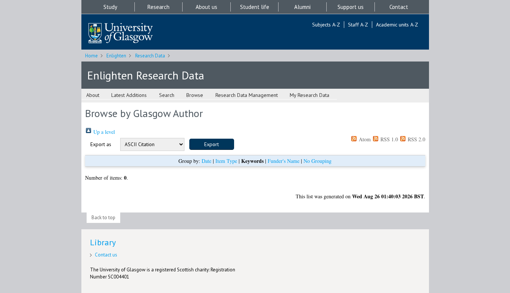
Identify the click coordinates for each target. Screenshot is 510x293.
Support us (351, 6)
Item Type (226, 160)
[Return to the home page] (120, 33)
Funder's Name (283, 160)
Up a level (103, 131)
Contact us (106, 255)
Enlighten (116, 56)
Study (110, 6)
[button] (211, 144)
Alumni (302, 6)
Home (91, 56)
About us (206, 6)
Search (166, 95)
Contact (398, 6)
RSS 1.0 (388, 139)
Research (158, 6)
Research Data (150, 56)
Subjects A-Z (326, 24)
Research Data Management (246, 95)
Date (206, 160)
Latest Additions (129, 95)
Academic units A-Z (397, 24)
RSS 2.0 (415, 139)
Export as (100, 144)
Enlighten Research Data (145, 75)
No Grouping (318, 160)
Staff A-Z (358, 24)
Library (103, 242)
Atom (364, 139)
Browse (194, 95)
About (92, 95)
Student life (254, 6)
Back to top (103, 217)
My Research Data (309, 95)
